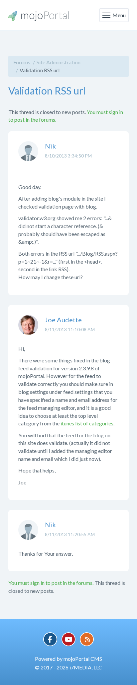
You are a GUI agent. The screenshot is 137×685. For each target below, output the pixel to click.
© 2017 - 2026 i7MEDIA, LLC (68, 667)
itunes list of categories (87, 423)
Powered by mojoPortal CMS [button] (68, 658)
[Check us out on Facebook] (50, 639)
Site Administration (58, 62)
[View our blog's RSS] (87, 639)
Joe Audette (63, 320)
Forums (21, 62)
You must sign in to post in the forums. (50, 583)
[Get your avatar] (28, 156)
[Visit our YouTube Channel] (68, 639)
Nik (50, 146)
